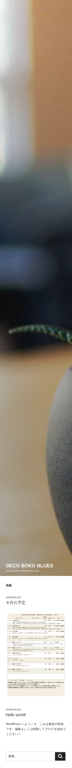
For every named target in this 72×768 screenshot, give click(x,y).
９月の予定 (16, 602)
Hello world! (16, 715)
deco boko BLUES (29, 565)
